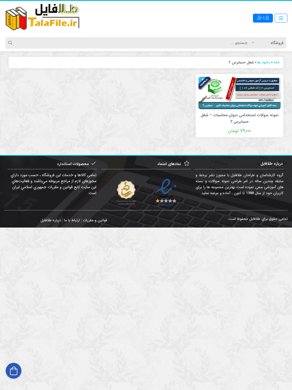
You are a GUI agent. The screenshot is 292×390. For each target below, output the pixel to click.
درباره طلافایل (50, 220)
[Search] (11, 43)
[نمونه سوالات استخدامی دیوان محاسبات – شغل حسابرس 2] (239, 92)
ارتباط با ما (72, 220)
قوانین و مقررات (95, 220)
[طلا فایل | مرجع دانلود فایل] (43, 18)
